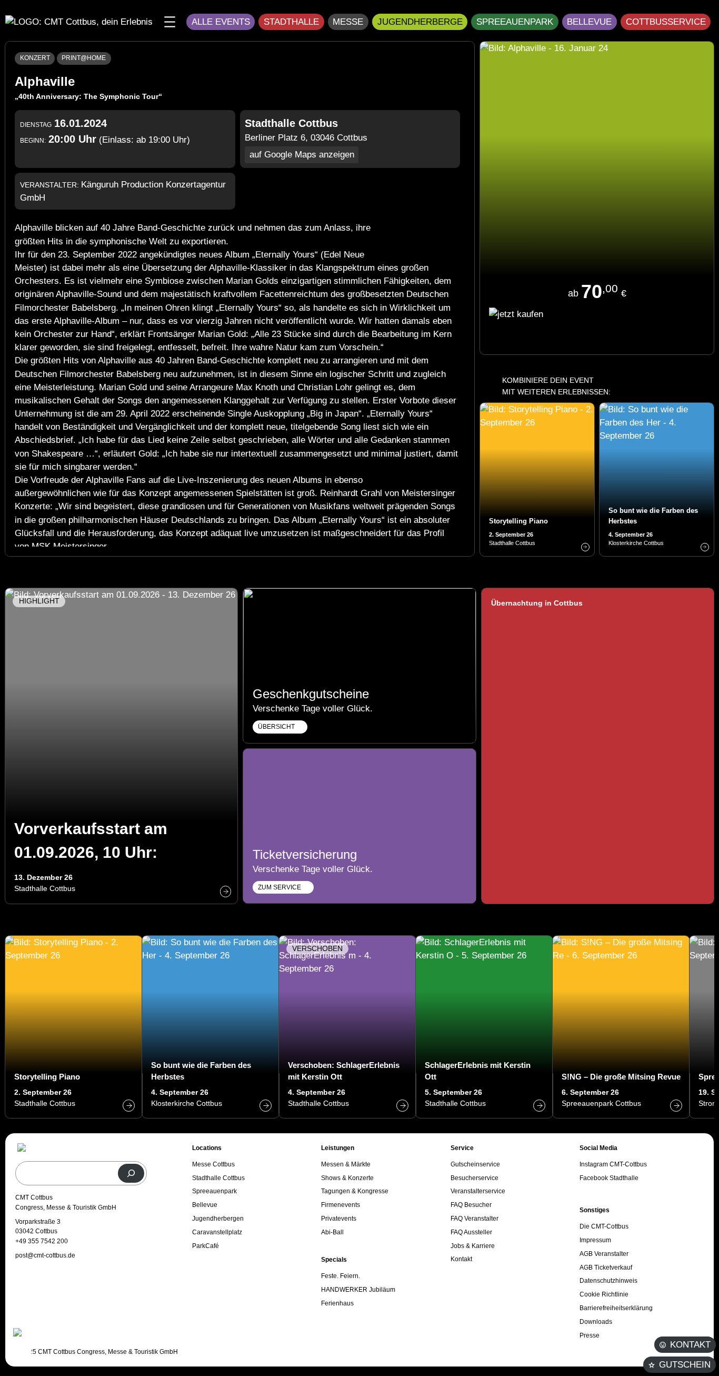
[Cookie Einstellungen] (21, 1345)
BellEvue (589, 22)
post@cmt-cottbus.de (45, 1255)
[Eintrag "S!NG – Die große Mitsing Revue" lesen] (621, 1027)
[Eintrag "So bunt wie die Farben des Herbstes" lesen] (657, 479)
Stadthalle (291, 22)
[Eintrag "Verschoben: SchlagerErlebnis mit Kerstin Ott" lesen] (347, 1027)
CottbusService (666, 22)
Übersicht (276, 726)
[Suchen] (131, 1173)
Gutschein (685, 1365)
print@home (84, 58)
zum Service (279, 887)
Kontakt (690, 1345)
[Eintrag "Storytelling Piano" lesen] (537, 479)
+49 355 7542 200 (41, 1241)
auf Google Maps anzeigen (301, 155)
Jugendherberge (420, 22)
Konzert (35, 58)
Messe (348, 22)
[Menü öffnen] (170, 22)
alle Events (221, 22)
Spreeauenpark (514, 22)
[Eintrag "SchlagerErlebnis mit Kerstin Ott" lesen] (484, 1027)
